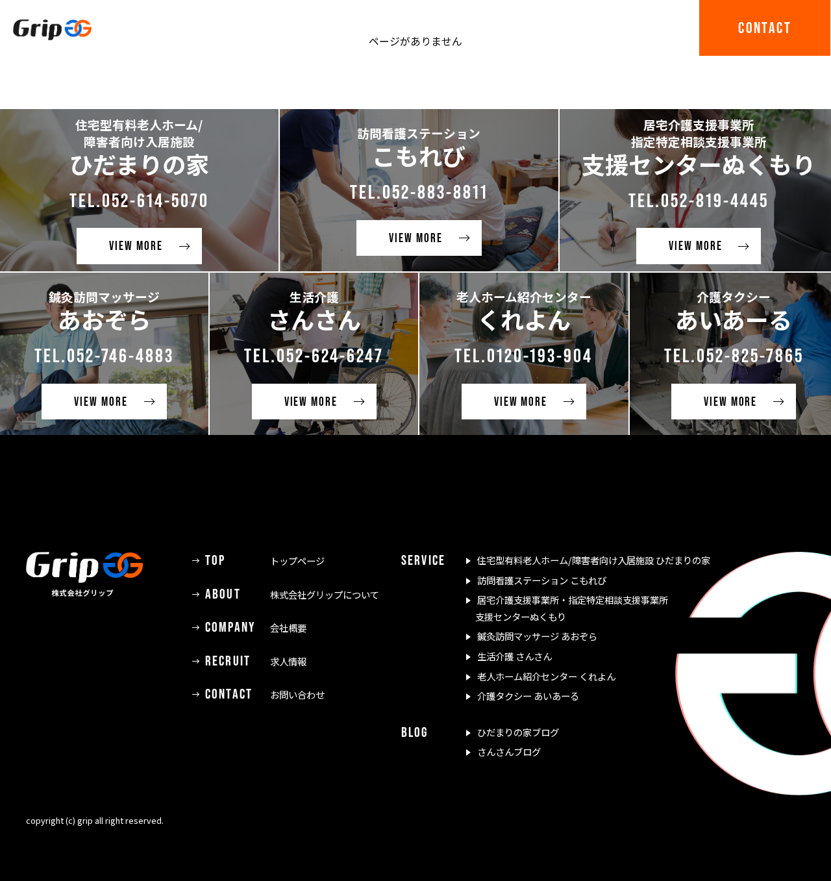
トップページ (265, 560)
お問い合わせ (265, 694)
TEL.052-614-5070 (139, 200)
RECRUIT (647, 27)
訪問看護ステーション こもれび (541, 580)
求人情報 (255, 661)
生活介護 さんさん (514, 656)
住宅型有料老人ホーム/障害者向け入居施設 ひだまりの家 (593, 560)
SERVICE (463, 27)
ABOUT (259, 27)
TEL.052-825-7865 (734, 355)
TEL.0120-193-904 (523, 355)
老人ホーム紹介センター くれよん (546, 676)
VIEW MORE (135, 245)
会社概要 (255, 627)
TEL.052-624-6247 (314, 355)
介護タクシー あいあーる (528, 695)
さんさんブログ (509, 751)
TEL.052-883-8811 (419, 191)
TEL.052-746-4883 (104, 355)
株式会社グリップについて (292, 594)
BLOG (555, 27)
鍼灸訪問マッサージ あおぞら (537, 636)
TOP (175, 27)
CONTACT (764, 27)
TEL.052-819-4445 (698, 200)
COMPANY (358, 27)
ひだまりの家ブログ (518, 732)
